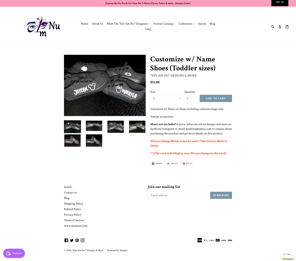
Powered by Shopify (117, 250)
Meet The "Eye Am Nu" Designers (129, 24)
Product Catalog (164, 24)
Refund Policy (72, 209)
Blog (212, 24)
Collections (187, 24)
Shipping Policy (73, 204)
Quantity (189, 92)
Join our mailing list (164, 187)
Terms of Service (74, 220)
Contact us (70, 193)
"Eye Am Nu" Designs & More (87, 250)
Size (152, 92)
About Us (97, 24)
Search (202, 24)
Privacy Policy (72, 215)
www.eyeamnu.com (76, 226)
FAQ (148, 29)
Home (84, 24)
